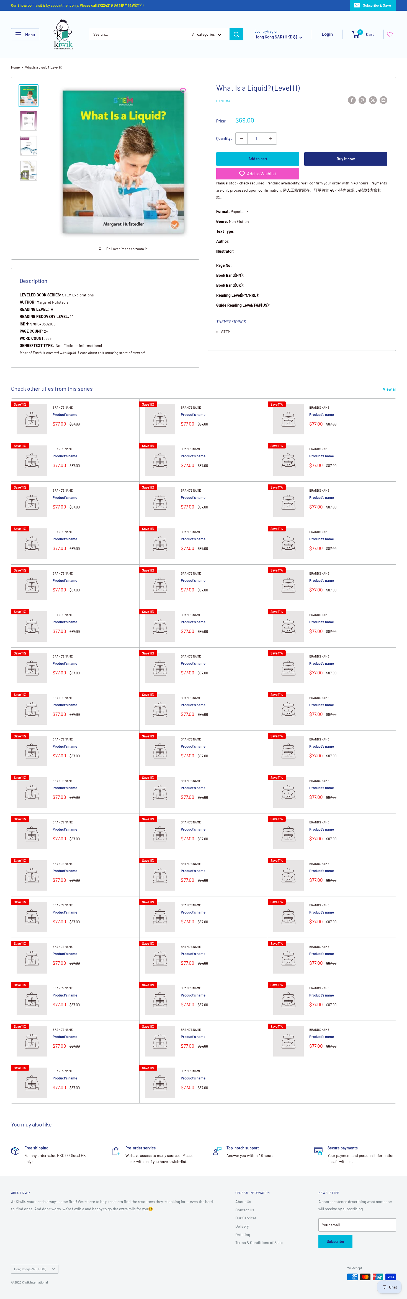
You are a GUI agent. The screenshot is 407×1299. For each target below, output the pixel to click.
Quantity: (224, 138)
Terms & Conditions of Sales (259, 1242)
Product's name (65, 414)
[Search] (236, 34)
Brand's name (63, 407)
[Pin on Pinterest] (362, 100)
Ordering (242, 1234)
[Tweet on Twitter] (373, 100)
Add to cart (257, 158)
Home (15, 67)
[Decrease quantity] (241, 138)
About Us (243, 1201)
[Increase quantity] (271, 138)
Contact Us (244, 1209)
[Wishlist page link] (390, 34)
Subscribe (335, 1241)
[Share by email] (383, 100)
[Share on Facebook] (352, 100)
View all (390, 389)
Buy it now (346, 158)
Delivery (242, 1226)
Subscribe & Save (377, 5)
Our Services (246, 1217)
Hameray (223, 101)
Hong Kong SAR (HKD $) (30, 1269)
